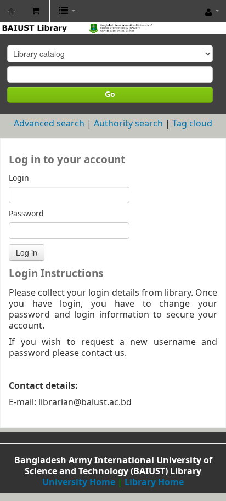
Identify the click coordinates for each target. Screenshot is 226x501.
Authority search (128, 123)
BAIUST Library (11, 11)
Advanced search (49, 123)
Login (19, 178)
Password (26, 214)
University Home (78, 482)
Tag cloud (192, 123)
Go (110, 94)
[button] (35, 11)
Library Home (154, 482)
